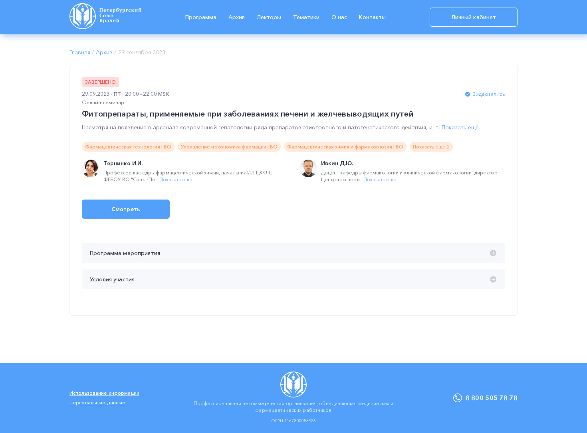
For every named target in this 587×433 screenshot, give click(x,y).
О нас (339, 17)
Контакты (372, 17)
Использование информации (104, 393)
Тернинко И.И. (123, 163)
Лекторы (269, 17)
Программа (200, 17)
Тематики (306, 17)
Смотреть (125, 209)
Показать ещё (460, 127)
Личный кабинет (473, 17)
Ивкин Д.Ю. (337, 163)
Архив (236, 17)
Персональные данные (97, 402)
